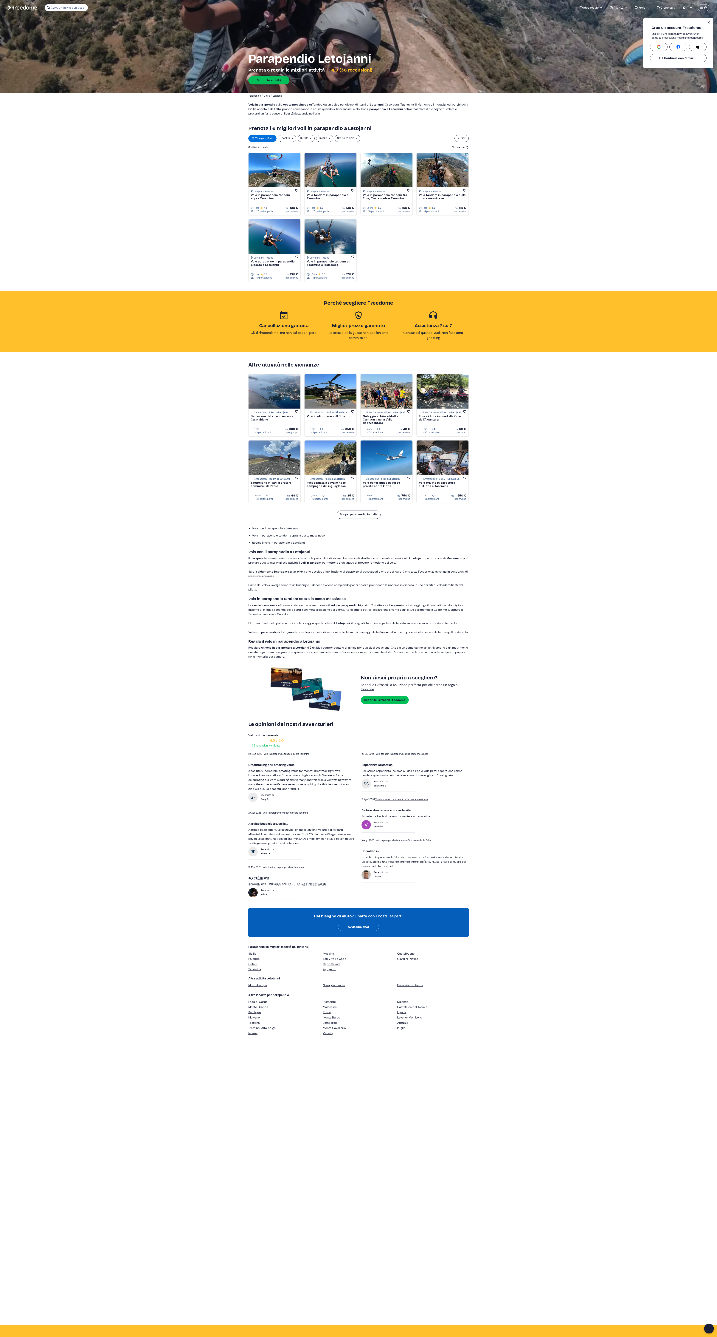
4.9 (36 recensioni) (351, 70)
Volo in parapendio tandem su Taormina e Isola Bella (328, 263)
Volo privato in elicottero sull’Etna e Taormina (437, 484)
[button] (709, 1328)
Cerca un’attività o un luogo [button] (67, 7)
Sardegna (254, 1012)
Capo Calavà (331, 964)
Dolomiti (403, 1002)
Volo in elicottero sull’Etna (326, 416)
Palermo (254, 959)
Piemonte (329, 1002)
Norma (252, 1033)
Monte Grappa (258, 1007)
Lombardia (330, 1023)
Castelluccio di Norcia (412, 1007)
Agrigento (329, 969)
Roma (327, 1012)
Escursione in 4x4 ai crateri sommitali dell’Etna (271, 484)
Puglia (401, 1028)
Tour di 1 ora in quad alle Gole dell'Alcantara (440, 417)
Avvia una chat (358, 927)
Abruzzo (402, 1023)
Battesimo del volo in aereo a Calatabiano (272, 417)
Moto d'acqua (257, 985)
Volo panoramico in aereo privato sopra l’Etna (381, 484)
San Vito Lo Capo (334, 959)
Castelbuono (406, 954)
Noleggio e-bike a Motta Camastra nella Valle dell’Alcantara (380, 419)
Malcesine (330, 1007)
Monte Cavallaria (334, 1028)
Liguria (401, 1012)
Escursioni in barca (410, 985)
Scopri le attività (269, 80)
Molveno (254, 1017)
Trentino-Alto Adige (262, 1028)
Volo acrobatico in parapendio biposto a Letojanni (273, 263)
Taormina (254, 969)
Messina (328, 954)
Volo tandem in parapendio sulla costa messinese (442, 196)
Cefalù (252, 964)
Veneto (328, 1033)
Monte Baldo (331, 1017)
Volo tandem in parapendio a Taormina (327, 196)
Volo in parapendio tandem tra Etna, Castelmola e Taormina (385, 196)
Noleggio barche (334, 985)
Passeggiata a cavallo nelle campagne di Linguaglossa (326, 484)
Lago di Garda (258, 1002)
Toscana (254, 1023)
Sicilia (252, 954)
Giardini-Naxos (407, 959)
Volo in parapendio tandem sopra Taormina (270, 196)
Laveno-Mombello (409, 1017)
